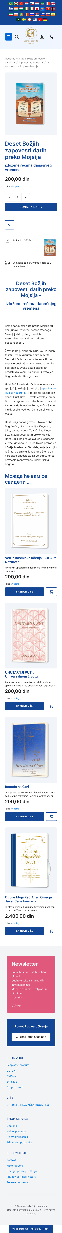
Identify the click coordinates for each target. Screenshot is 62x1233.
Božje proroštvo (23, 62)
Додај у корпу (31, 207)
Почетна (10, 58)
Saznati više (24, 591)
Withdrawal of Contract (31, 1229)
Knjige (20, 58)
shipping (15, 186)
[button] (51, 591)
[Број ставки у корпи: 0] (51, 37)
